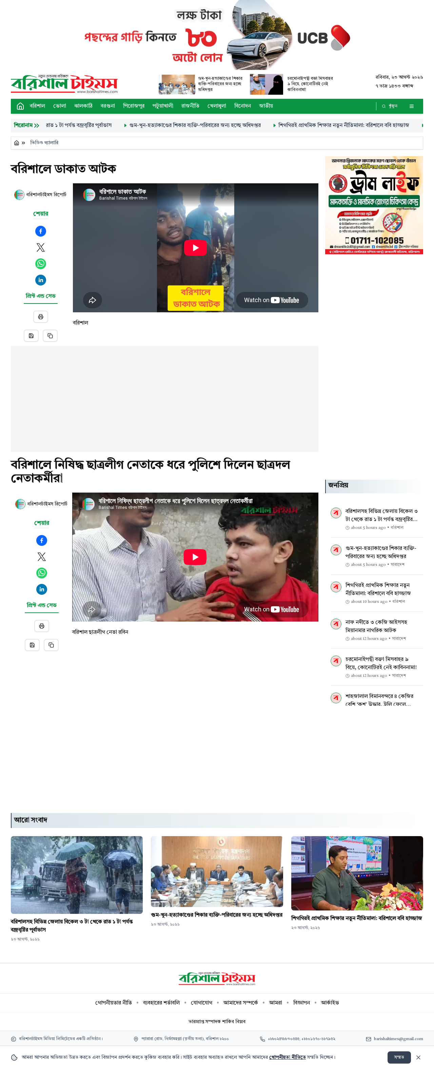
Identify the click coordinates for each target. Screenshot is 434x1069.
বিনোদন (242, 106)
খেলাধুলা (217, 106)
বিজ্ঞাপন (301, 1003)
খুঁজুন (393, 106)
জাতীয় (266, 106)
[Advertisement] (165, 393)
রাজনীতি (190, 106)
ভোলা (59, 106)
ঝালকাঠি (83, 106)
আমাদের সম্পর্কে (240, 1003)
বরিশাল (37, 106)
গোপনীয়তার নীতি (113, 1003)
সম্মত (399, 1057)
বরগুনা (108, 106)
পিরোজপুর (133, 106)
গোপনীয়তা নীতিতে (287, 1057)
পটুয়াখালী (163, 106)
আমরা (275, 1003)
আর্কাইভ (330, 1003)
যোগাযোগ (201, 1003)
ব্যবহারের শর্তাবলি (161, 1003)
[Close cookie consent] (418, 1057)
